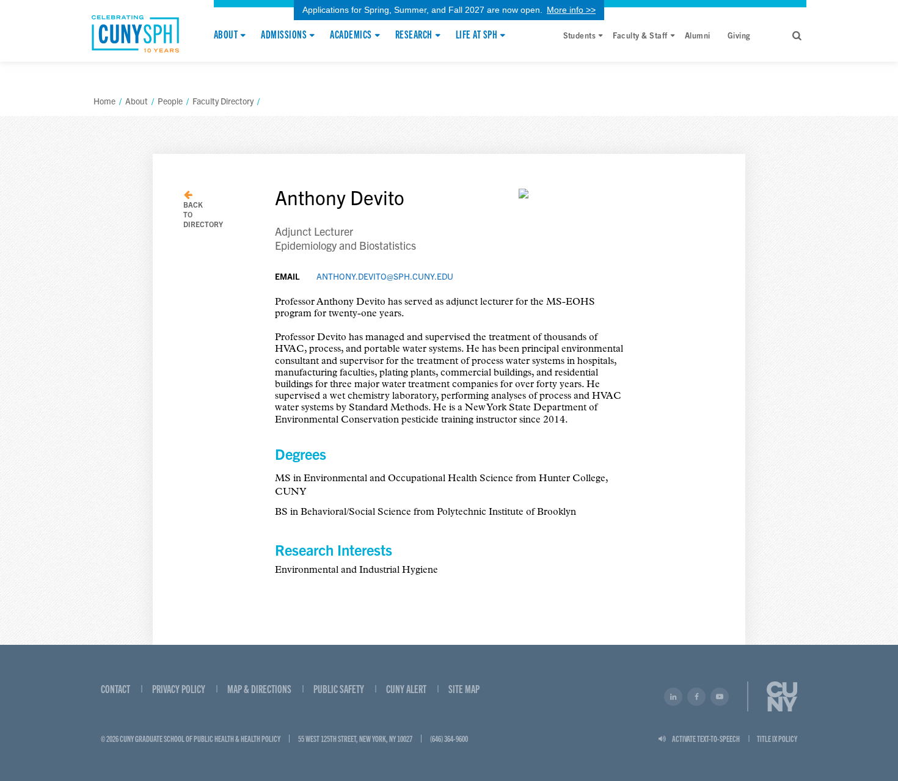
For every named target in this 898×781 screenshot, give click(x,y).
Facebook (696, 697)
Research (414, 35)
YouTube (719, 697)
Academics (350, 35)
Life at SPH (476, 35)
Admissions (284, 35)
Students (579, 35)
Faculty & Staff (640, 35)
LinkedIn (673, 697)
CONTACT (115, 688)
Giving (739, 35)
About (226, 35)
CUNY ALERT (406, 688)
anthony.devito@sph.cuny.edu (384, 276)
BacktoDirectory (203, 214)
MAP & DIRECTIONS (259, 688)
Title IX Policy (777, 738)
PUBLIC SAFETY (338, 688)
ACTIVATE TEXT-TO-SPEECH (706, 738)
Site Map (464, 688)
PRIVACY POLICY (178, 688)
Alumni (697, 35)
